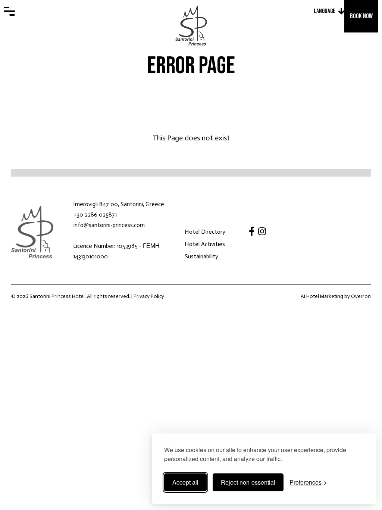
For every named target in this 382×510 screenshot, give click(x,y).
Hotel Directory (205, 231)
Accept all (185, 482)
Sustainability (201, 256)
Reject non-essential (248, 482)
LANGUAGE (324, 11)
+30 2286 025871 (95, 214)
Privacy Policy (149, 296)
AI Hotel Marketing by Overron (336, 296)
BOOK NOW (361, 16)
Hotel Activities (205, 244)
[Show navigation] (9, 11)
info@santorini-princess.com (109, 224)
